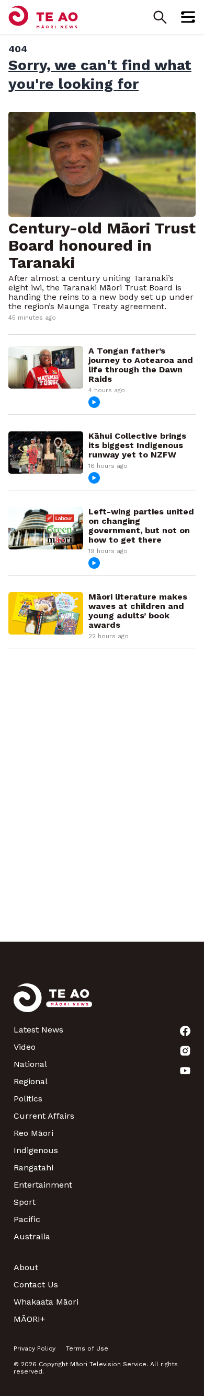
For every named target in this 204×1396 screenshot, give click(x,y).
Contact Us (36, 1284)
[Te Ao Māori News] (53, 1004)
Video (25, 1047)
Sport (25, 1202)
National (30, 1064)
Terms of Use (87, 1348)
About (26, 1267)
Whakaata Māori (46, 1302)
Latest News (38, 1030)
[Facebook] (185, 1031)
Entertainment (43, 1185)
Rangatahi (33, 1167)
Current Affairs (44, 1116)
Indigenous (36, 1150)
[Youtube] (185, 1070)
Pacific (27, 1219)
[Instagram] (185, 1051)
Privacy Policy (34, 1348)
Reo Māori (33, 1133)
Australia (32, 1236)
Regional (31, 1081)
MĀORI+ (29, 1319)
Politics (28, 1099)
